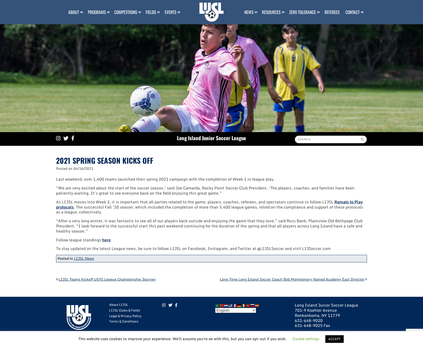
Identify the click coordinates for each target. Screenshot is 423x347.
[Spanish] (257, 305)
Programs (97, 12)
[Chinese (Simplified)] (222, 305)
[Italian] (244, 305)
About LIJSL (118, 304)
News (248, 12)
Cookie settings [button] (306, 339)
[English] (230, 305)
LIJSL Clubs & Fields (124, 310)
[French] (235, 305)
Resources (271, 12)
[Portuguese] (248, 305)
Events (170, 12)
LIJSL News (84, 258)
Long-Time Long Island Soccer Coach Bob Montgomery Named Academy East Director (292, 279)
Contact (352, 12)
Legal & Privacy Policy (125, 315)
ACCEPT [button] (334, 339)
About (73, 12)
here (106, 240)
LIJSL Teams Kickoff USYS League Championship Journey (107, 279)
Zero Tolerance (302, 12)
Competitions (125, 12)
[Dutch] (226, 305)
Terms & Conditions (123, 321)
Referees (332, 12)
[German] (239, 305)
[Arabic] (217, 305)
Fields (151, 12)
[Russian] (252, 305)
